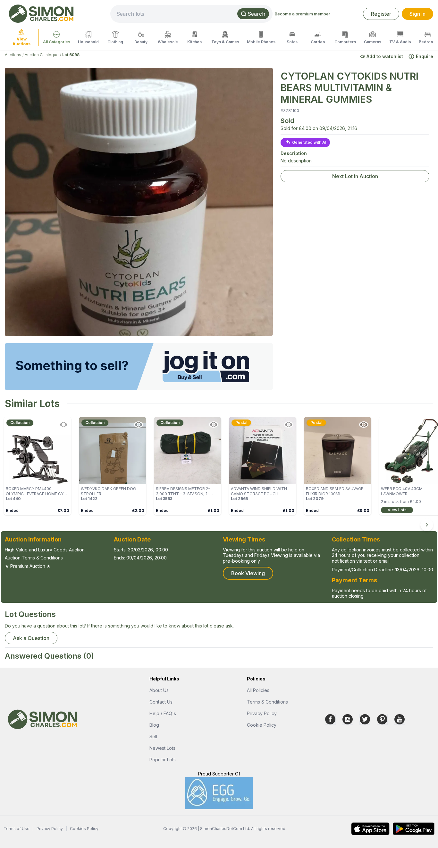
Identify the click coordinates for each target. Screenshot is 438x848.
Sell (153, 736)
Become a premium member (302, 13)
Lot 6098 (71, 54)
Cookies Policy (84, 828)
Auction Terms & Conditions (34, 557)
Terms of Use (16, 828)
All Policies (258, 690)
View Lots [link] (397, 509)
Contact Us (161, 702)
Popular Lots (162, 759)
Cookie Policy (261, 725)
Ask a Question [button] (31, 638)
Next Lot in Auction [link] (355, 176)
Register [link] (381, 14)
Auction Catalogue (42, 54)
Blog (154, 725)
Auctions (13, 54)
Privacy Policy (262, 713)
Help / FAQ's (162, 713)
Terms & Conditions (267, 702)
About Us (159, 690)
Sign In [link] (417, 14)
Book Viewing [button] (248, 573)
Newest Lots (162, 748)
